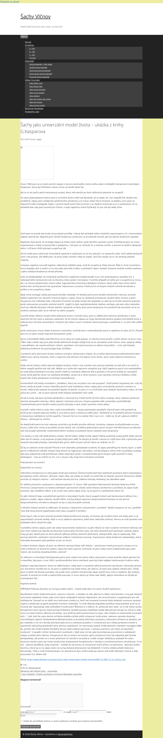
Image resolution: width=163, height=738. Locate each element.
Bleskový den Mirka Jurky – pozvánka (39, 671)
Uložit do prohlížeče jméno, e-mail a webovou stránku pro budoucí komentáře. (63, 721)
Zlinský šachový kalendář (38, 67)
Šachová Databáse (34, 108)
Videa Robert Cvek (35, 83)
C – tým (32, 55)
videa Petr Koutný (35, 102)
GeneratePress (65, 734)
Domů (28, 42)
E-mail (67, 712)
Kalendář (29, 61)
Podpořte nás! (32, 111)
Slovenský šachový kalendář (39, 77)
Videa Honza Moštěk (36, 93)
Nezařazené (35, 667)
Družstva (29, 45)
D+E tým (32, 58)
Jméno (24, 712)
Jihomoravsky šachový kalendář (40, 74)
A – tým (32, 48)
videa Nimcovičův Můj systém (40, 99)
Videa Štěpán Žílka (35, 86)
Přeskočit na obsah (9, 1)
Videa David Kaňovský (37, 90)
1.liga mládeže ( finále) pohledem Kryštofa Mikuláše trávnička (51, 674)
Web (109, 712)
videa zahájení (34, 96)
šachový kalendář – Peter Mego (40, 64)
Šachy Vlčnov (36, 16)
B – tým (32, 52)
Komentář (26, 706)
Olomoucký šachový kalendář (40, 71)
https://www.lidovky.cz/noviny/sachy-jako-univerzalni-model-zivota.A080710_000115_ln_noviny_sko (76, 659)
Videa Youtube (32, 80)
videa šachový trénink (37, 105)
